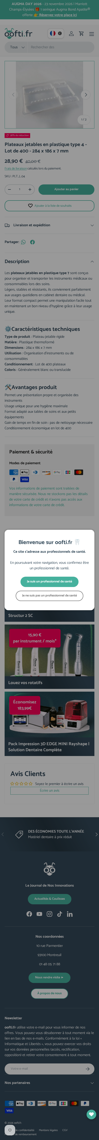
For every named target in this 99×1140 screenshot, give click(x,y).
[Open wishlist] (91, 1114)
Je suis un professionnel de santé (49, 581)
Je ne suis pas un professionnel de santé (49, 595)
